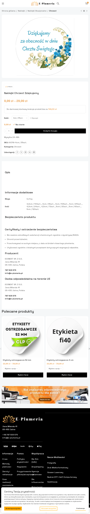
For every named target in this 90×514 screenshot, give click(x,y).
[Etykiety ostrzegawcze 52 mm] (23, 337)
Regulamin (22, 467)
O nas (4, 459)
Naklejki (21, 11)
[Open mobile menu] (3, 3)
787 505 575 (10, 270)
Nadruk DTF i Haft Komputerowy (62, 477)
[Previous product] (81, 11)
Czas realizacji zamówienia (7, 482)
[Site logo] (42, 3)
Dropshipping (37, 467)
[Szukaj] (58, 3)
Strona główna (8, 11)
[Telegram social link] (34, 152)
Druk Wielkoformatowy (57, 467)
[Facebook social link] (17, 152)
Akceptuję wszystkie (13, 508)
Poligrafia (51, 463)
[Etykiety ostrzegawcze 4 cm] (67, 337)
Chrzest (52, 11)
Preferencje (80, 508)
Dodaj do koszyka (50, 131)
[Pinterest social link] (25, 152)
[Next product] (86, 11)
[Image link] (45, 394)
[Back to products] (84, 11)
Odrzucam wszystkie (48, 508)
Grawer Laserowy (55, 472)
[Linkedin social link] (30, 152)
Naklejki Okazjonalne (37, 11)
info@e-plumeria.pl (14, 273)
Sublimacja (52, 482)
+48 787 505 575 (10, 434)
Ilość (6, 118)
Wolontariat (37, 487)
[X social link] (21, 152)
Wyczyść (35, 118)
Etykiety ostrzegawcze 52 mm (17, 360)
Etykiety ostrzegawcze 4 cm (60, 360)
